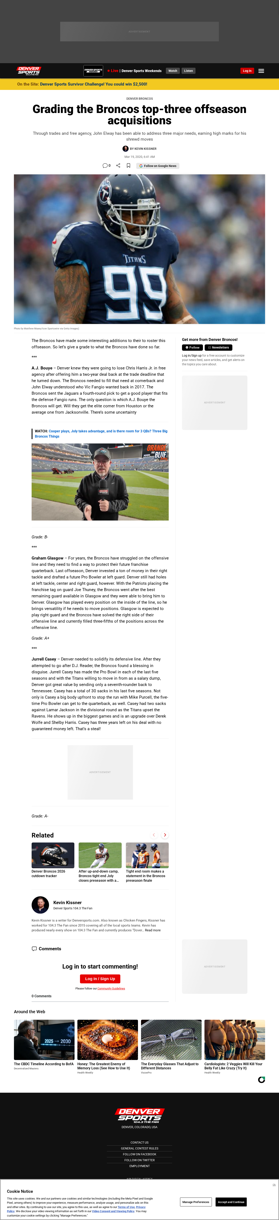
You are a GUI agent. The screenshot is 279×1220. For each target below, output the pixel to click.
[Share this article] (118, 166)
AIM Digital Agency (140, 1179)
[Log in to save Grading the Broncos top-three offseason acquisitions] (128, 166)
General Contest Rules (139, 1148)
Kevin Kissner (67, 902)
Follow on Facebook (139, 1154)
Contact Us (139, 1142)
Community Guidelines (111, 988)
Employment (139, 1166)
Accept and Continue (231, 1201)
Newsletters (220, 347)
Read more (153, 930)
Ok (274, 1184)
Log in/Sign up (192, 355)
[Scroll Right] (165, 835)
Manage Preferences (195, 1201)
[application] (100, 482)
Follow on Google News (160, 166)
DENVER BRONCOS (139, 99)
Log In (247, 70)
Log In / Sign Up (100, 979)
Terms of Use (126, 1207)
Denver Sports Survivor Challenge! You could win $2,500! (93, 84)
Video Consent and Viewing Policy (113, 1211)
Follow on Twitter (139, 1160)
